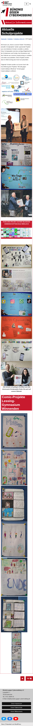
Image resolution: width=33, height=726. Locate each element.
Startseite (3, 39)
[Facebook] (9, 718)
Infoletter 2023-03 (19, 39)
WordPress (18, 724)
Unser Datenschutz (16, 707)
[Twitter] (3, 718)
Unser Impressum (16, 703)
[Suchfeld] (30, 3)
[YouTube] (15, 718)
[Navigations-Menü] (26, 3)
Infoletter (10, 39)
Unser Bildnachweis (16, 711)
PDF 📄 (29, 678)
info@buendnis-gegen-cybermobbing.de (18, 699)
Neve (2, 724)
